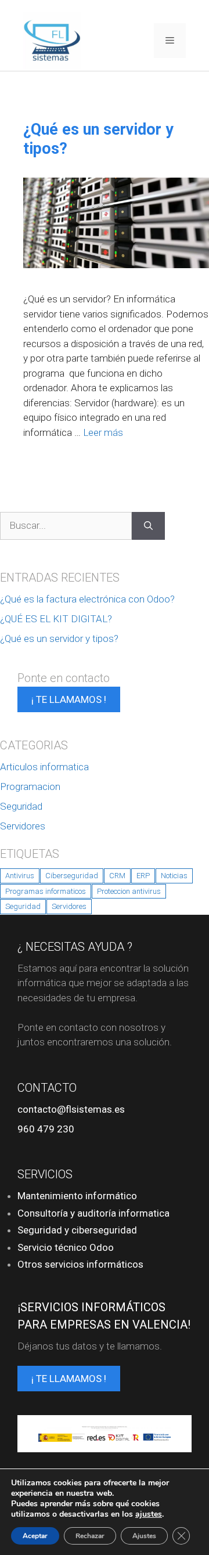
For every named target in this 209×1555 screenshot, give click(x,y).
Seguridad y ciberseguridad (77, 1230)
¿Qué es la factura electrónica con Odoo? (87, 599)
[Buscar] (148, 526)
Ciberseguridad (71, 875)
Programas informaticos (45, 891)
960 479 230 (45, 1129)
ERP (143, 875)
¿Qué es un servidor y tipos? (59, 638)
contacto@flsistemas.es (71, 1109)
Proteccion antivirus (129, 891)
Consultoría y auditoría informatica (93, 1213)
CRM (117, 875)
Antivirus (19, 875)
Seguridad (21, 806)
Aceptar (35, 1535)
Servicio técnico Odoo (65, 1247)
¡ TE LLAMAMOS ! (68, 699)
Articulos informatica (44, 767)
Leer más (103, 432)
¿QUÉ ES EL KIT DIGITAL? (56, 619)
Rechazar (90, 1535)
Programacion (30, 786)
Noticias (174, 875)
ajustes (148, 1514)
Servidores (22, 826)
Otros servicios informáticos (80, 1264)
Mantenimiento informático (77, 1196)
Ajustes (144, 1535)
